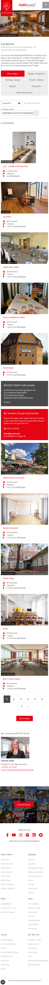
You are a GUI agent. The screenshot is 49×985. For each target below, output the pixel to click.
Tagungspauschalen (35, 868)
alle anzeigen (24, 718)
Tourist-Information (8, 944)
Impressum (32, 948)
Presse (3, 969)
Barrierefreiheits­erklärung (38, 960)
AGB (29, 956)
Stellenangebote (7, 940)
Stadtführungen (7, 864)
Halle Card (5, 859)
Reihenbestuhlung (24, 92)
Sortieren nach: (7, 109)
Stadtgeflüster (6, 904)
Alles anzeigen (33, 904)
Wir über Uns (33, 934)
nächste (28, 706)
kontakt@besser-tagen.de (15, 436)
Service (31, 880)
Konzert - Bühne (36, 80)
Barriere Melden (34, 965)
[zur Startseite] (6, 8)
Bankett (12, 86)
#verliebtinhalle (23, 804)
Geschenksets (33, 924)
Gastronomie (6, 880)
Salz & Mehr (32, 912)
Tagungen (32, 854)
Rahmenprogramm (35, 872)
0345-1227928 (13, 428)
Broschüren (5, 965)
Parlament (36, 86)
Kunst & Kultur (6, 872)
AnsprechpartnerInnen (9, 952)
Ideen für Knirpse (7, 884)
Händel (31, 916)
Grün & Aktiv (5, 876)
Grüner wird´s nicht (8, 908)
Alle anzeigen (12, 73)
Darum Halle (33, 888)
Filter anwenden (33, 103)
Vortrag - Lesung (13, 80)
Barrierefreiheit (7, 956)
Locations (31, 864)
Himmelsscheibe (34, 920)
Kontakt (31, 884)
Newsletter (35, 841)
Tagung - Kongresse (36, 73)
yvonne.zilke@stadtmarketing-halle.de (17, 770)
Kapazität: (7, 103)
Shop (30, 898)
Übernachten (6, 868)
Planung (31, 859)
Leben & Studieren (8, 888)
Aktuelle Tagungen (35, 876)
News (3, 898)
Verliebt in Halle (34, 908)
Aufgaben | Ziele (34, 940)
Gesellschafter (33, 944)
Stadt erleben (7, 854)
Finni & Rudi (32, 928)
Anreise (7, 402)
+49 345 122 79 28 (8, 767)
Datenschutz (33, 952)
